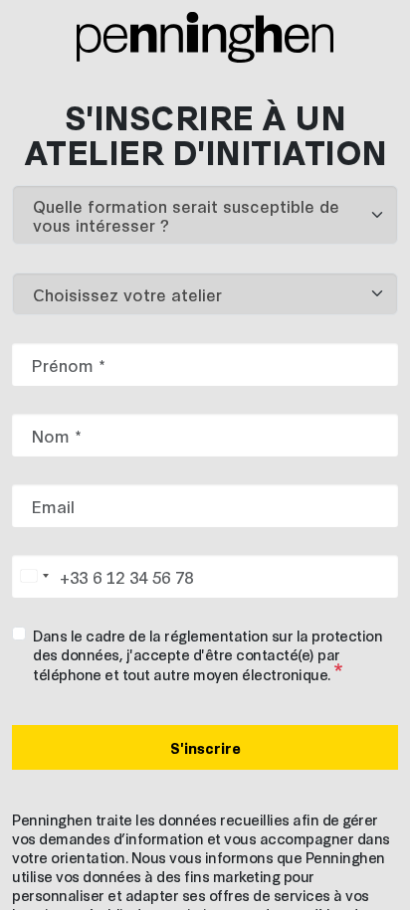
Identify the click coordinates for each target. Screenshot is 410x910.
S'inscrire (205, 747)
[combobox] (34, 576)
